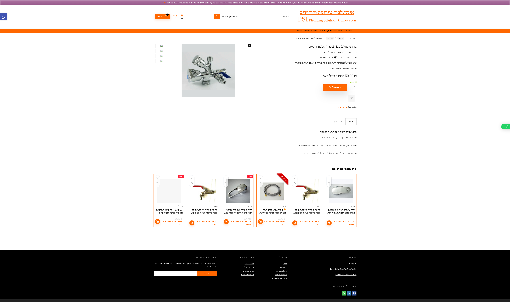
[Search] (217, 16)
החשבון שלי (249, 263)
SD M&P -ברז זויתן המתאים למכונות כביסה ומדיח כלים (169, 211)
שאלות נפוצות (281, 271)
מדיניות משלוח (281, 274)
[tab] (351, 121)
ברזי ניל (330, 38)
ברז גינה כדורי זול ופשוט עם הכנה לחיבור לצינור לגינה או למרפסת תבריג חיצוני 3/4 (307, 212)
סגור (164, 2)
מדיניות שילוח (248, 267)
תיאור (351, 121)
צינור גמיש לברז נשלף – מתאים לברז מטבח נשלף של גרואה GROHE (273, 212)
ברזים (350, 30)
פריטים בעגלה (248, 271)
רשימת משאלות (247, 274)
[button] (3, 16)
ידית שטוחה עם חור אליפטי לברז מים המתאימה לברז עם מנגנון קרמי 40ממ (239, 212)
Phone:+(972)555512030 (345, 274)
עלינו (285, 263)
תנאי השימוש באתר (279, 278)
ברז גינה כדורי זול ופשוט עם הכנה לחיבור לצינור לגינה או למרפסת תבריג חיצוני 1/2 (205, 212)
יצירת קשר (283, 267)
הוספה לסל (335, 87)
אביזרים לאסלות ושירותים (306, 30)
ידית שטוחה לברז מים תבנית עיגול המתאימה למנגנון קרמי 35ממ (341, 212)
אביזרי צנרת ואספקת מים (332, 30)
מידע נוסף (338, 121)
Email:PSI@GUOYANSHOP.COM (343, 269)
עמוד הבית (352, 38)
